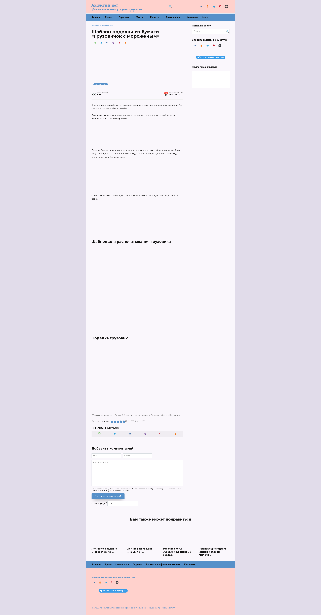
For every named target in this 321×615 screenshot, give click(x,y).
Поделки (154, 17)
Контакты (189, 564)
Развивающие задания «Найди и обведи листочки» (212, 551)
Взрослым (124, 17)
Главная (96, 17)
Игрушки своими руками (136, 415)
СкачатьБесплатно (171, 415)
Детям (108, 17)
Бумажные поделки (102, 415)
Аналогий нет (105, 5)
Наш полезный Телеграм (212, 57)
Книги (139, 17)
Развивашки (173, 17)
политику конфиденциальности (115, 491)
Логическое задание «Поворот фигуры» (104, 550)
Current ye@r (99, 503)
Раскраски (192, 17)
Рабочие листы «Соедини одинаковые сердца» (177, 551)
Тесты (205, 17)
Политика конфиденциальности (162, 564)
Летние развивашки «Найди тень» (139, 550)
